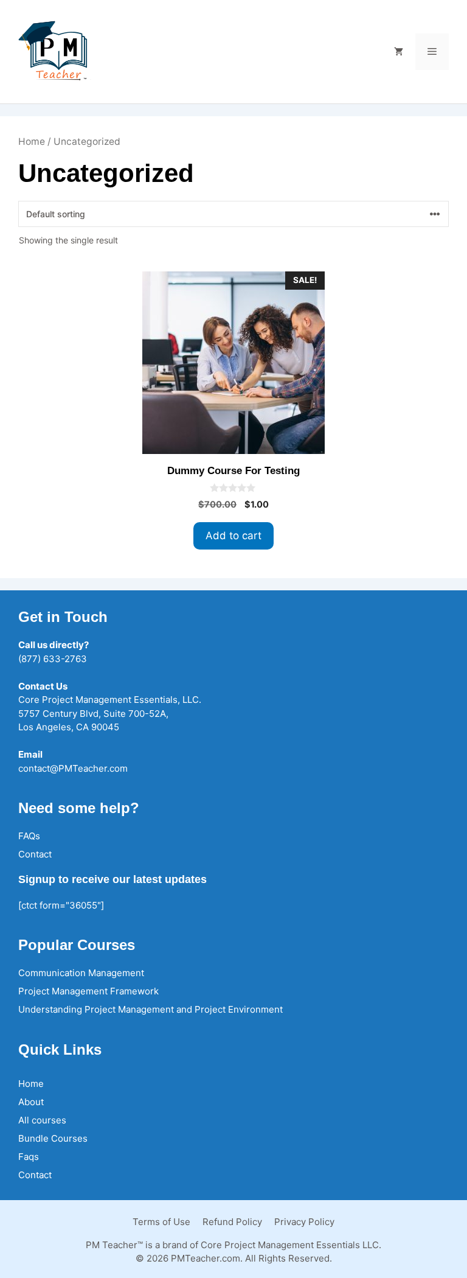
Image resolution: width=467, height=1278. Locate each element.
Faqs (28, 1156)
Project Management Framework (88, 991)
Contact (35, 854)
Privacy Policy (304, 1221)
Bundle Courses (53, 1138)
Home (31, 141)
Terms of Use (161, 1221)
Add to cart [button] (233, 535)
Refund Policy (232, 1221)
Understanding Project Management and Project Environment (150, 1009)
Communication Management (81, 973)
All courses (42, 1120)
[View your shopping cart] (398, 51)
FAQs (29, 836)
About (31, 1102)
